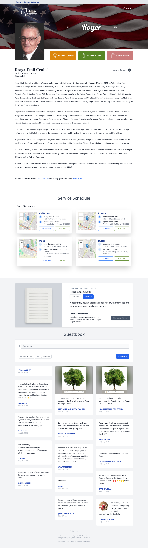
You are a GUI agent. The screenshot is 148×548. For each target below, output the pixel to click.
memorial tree (43, 178)
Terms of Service (80, 538)
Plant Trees (62, 229)
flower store (77, 178)
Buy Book (88, 296)
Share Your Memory (120, 318)
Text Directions (46, 229)
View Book (75, 296)
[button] (27, 218)
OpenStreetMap (76, 541)
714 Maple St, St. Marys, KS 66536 (57, 224)
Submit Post (122, 356)
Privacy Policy (67, 538)
